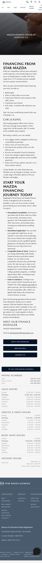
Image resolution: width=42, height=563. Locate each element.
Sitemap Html (14, 554)
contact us (13, 310)
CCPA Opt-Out (5, 556)
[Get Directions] (31, 2)
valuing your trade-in (29, 285)
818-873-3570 (35, 379)
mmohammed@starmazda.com (21, 333)
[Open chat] (37, 551)
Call (22, 369)
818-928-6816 (35, 381)
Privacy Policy (5, 552)
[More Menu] (3, 7)
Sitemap (5, 554)
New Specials (20, 348)
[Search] (35, 2)
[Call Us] (27, 2)
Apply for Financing (20, 342)
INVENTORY (7, 494)
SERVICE (22, 494)
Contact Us (20, 355)
